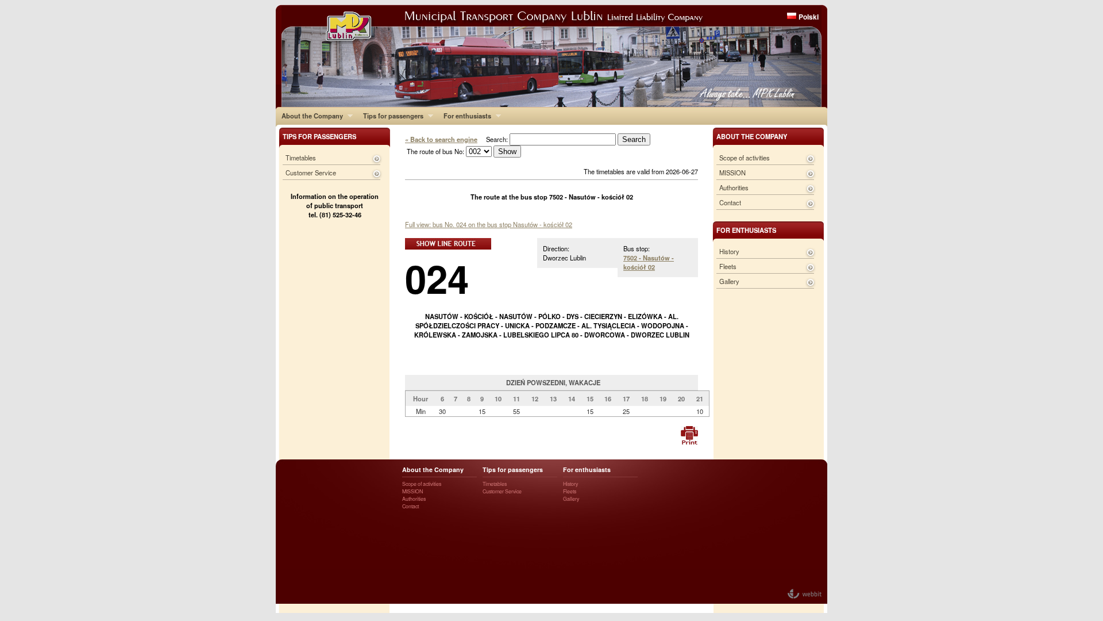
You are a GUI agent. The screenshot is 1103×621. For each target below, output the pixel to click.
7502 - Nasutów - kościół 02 (648, 262)
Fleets (727, 266)
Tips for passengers (390, 115)
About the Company (309, 115)
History (729, 251)
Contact (730, 202)
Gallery (729, 281)
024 (437, 278)
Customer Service (311, 172)
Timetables (301, 157)
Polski (809, 17)
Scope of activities (744, 157)
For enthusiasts (464, 115)
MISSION (732, 172)
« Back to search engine (441, 139)
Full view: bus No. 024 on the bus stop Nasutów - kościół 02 (488, 224)
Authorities (734, 187)
